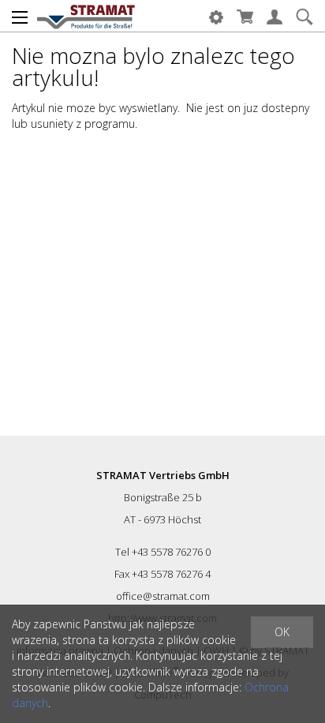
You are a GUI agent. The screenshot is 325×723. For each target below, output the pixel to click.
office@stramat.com (163, 596)
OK (282, 631)
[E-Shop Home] (86, 16)
